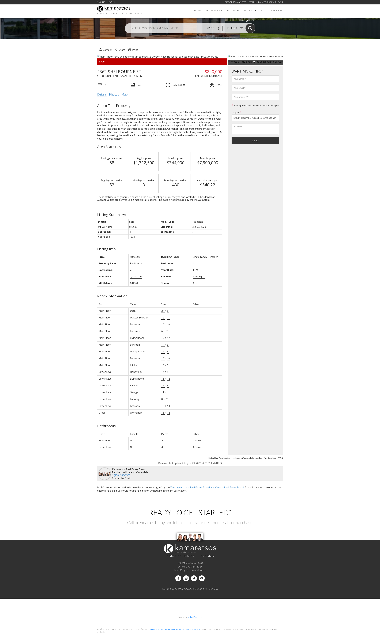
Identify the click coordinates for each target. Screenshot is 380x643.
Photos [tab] (114, 94)
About (275, 10)
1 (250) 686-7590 (121, 475)
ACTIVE (242, 20)
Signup (101, 2)
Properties (213, 10)
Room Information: (113, 296)
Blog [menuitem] (264, 10)
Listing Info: (107, 248)
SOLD (253, 20)
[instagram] (186, 578)
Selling (249, 10)
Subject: (235, 112)
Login (111, 2)
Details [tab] (102, 94)
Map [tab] (124, 94)
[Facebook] (178, 578)
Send (255, 140)
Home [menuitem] (198, 10)
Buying (231, 10)
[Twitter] (194, 578)
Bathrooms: (107, 425)
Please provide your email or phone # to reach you (256, 105)
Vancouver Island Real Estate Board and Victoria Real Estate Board (207, 487)
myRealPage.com (195, 617)
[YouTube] (202, 578)
